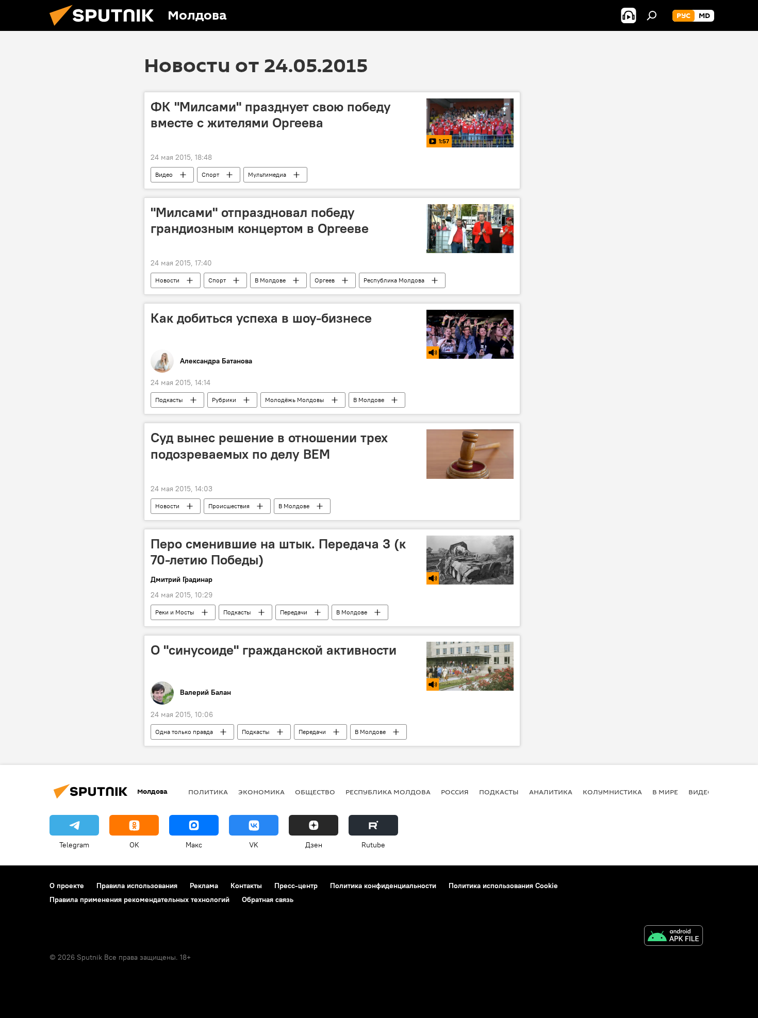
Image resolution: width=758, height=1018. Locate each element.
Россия (455, 791)
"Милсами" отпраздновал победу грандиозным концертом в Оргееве (260, 220)
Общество (315, 791)
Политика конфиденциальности (383, 885)
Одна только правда (184, 732)
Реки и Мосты (174, 612)
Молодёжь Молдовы (294, 400)
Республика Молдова (394, 280)
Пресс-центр (296, 885)
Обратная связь (267, 899)
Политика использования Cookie (503, 885)
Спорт (210, 174)
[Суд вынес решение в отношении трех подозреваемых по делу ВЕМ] (470, 453)
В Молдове (270, 280)
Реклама (204, 885)
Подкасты (169, 400)
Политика (208, 791)
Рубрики (224, 400)
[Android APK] (673, 936)
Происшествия (229, 506)
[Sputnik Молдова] (106, 28)
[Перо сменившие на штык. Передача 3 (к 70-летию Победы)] (470, 560)
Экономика (261, 791)
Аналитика (550, 791)
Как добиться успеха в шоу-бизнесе (261, 318)
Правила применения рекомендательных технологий (139, 899)
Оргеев (325, 280)
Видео (164, 174)
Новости (167, 280)
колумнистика (612, 791)
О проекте (67, 885)
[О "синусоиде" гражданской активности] (470, 666)
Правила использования (136, 885)
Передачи (293, 612)
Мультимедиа (267, 174)
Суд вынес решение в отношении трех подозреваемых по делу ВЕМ (269, 445)
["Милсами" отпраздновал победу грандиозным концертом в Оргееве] (470, 228)
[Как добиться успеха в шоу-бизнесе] (470, 334)
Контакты (246, 885)
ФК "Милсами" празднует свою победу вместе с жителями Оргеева (271, 114)
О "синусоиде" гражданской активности (274, 650)
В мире (665, 791)
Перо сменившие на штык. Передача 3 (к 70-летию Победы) (278, 552)
